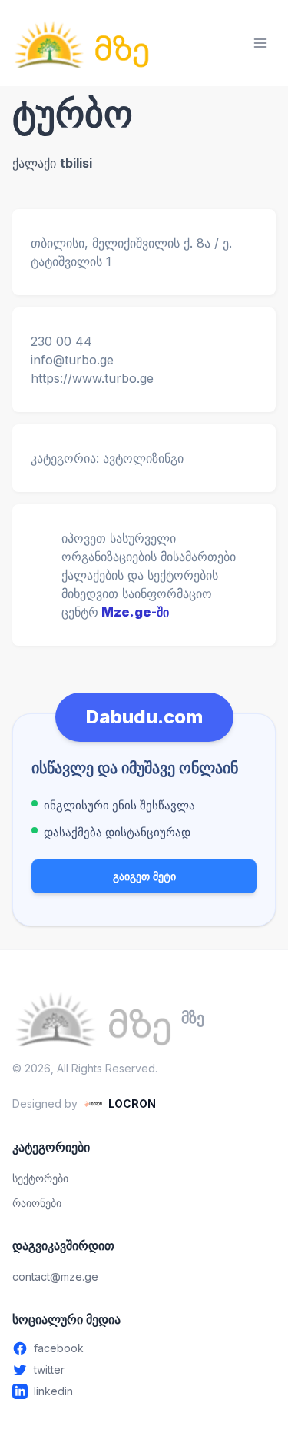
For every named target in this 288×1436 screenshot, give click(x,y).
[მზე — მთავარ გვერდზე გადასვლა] (81, 43)
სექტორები (40, 1178)
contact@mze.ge (55, 1276)
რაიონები (36, 1202)
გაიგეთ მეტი (144, 876)
